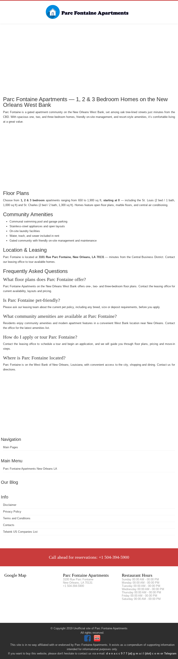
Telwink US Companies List (20, 531)
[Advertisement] (89, 59)
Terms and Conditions (16, 518)
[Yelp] (97, 640)
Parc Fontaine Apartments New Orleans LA (30, 468)
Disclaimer (9, 504)
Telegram (170, 653)
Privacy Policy (12, 511)
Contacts (8, 525)
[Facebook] (88, 640)
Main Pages (10, 447)
